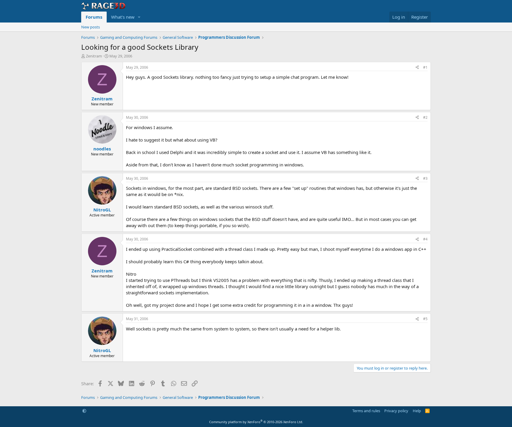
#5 (425, 318)
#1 (425, 67)
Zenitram (94, 56)
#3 (425, 178)
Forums (94, 17)
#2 (425, 117)
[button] (139, 17)
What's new (123, 17)
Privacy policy (396, 410)
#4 (425, 239)
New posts (90, 27)
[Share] (417, 67)
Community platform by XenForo (256, 422)
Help (417, 410)
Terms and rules (366, 410)
